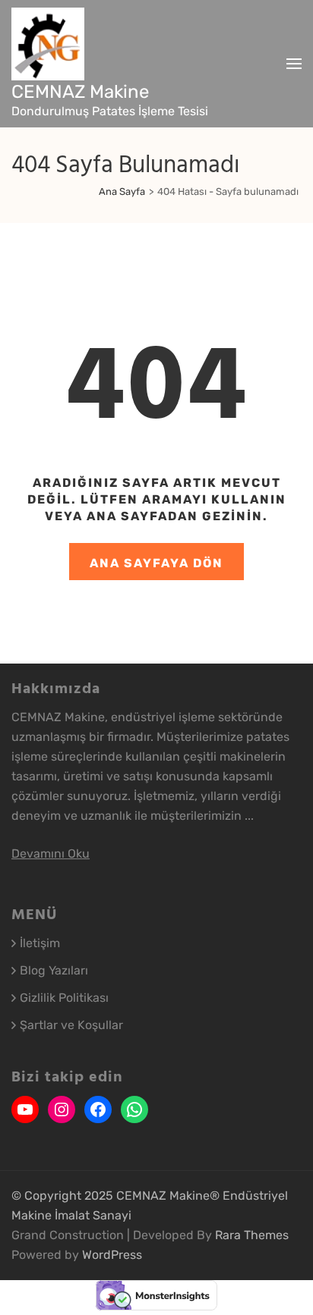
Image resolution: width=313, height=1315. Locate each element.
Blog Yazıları (54, 970)
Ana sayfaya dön (156, 563)
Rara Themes (252, 1235)
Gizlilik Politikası (64, 997)
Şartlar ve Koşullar (71, 1025)
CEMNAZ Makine (80, 91)
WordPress (112, 1255)
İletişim (40, 943)
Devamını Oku (50, 853)
